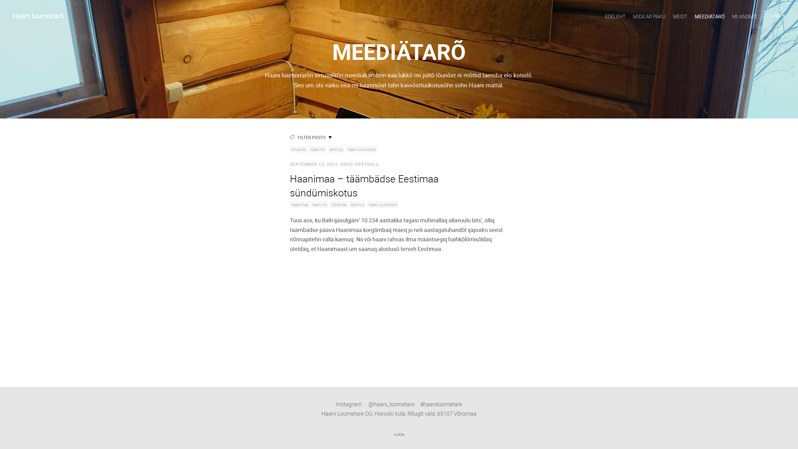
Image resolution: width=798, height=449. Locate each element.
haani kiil (317, 149)
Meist (680, 16)
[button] (778, 16)
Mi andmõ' (744, 16)
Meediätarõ (710, 16)
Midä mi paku (649, 16)
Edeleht (615, 16)
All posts (298, 149)
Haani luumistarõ (362, 149)
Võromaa (338, 204)
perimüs (336, 149)
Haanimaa (299, 204)
